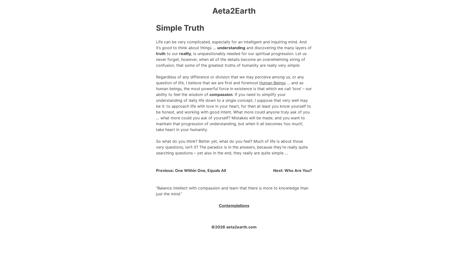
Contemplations (234, 205)
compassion (221, 94)
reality (185, 53)
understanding (231, 47)
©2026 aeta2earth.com (234, 227)
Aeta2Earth (234, 11)
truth (161, 53)
